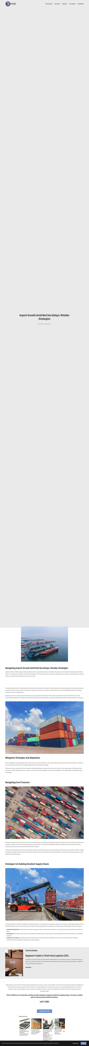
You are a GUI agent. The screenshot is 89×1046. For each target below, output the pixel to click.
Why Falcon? (49, 4)
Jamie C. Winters (48, 323)
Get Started (72, 4)
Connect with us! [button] (44, 1011)
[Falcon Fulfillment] (10, 3)
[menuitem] (49, 4)
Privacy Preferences (76, 1043)
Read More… (29, 967)
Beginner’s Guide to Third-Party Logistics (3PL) (47, 955)
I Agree (84, 1043)
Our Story (57, 4)
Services (64, 4)
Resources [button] (81, 4)
